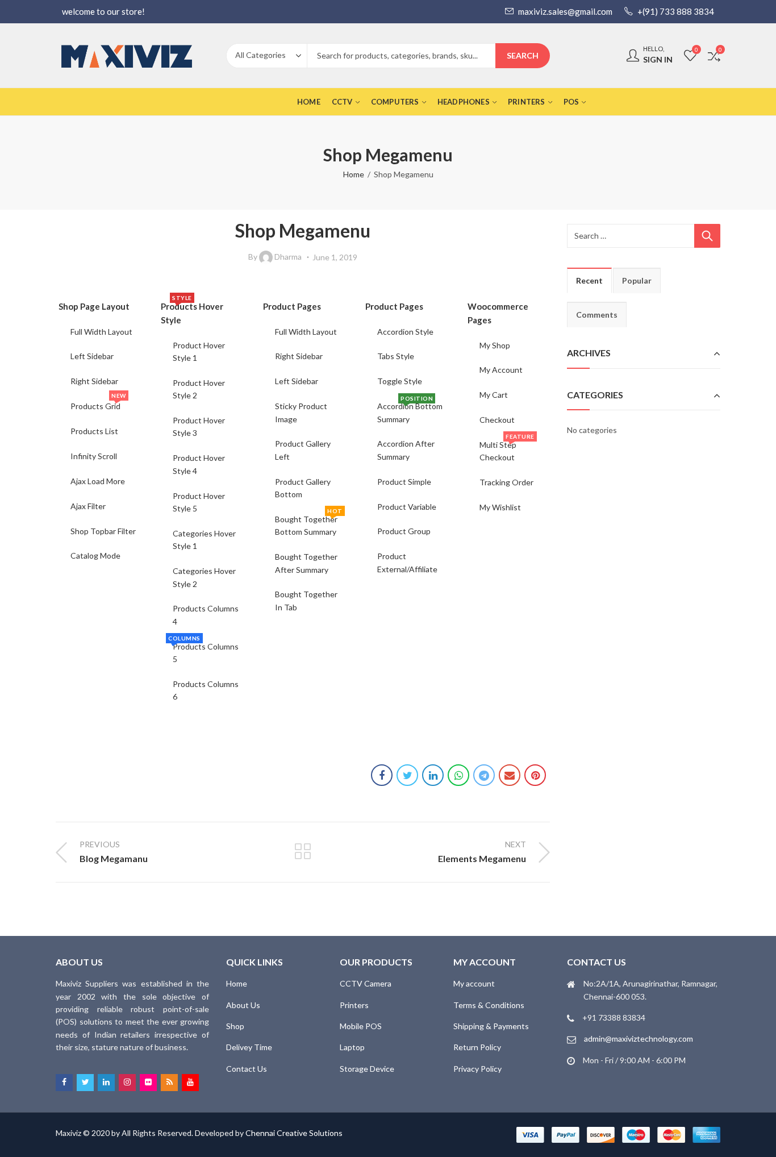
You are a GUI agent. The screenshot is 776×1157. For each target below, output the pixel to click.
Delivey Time (249, 1047)
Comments (597, 314)
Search (523, 55)
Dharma (288, 256)
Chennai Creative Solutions (294, 1133)
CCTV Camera (365, 983)
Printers (354, 1005)
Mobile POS (361, 1026)
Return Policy (477, 1047)
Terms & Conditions (488, 1005)
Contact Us (246, 1068)
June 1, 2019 (334, 257)
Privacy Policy (477, 1068)
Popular (637, 280)
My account (474, 983)
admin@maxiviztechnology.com (638, 1038)
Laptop (352, 1047)
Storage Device (367, 1068)
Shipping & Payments (491, 1026)
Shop (235, 1026)
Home (353, 174)
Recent (589, 280)
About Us (243, 1005)
